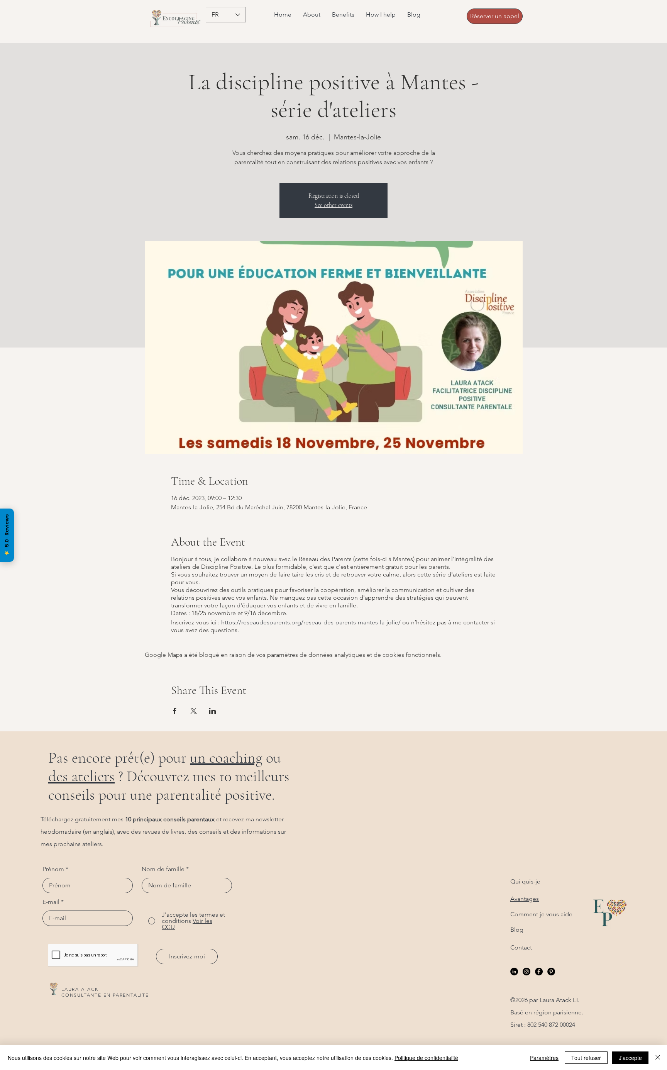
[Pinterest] (551, 971)
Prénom (53, 869)
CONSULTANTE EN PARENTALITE (105, 995)
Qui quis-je (525, 881)
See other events (333, 205)
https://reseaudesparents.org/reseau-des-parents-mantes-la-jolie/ (311, 622)
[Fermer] (657, 1057)
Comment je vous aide (541, 914)
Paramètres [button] (544, 1058)
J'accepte (630, 1058)
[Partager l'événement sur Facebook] (174, 711)
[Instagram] (526, 971)
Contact (521, 947)
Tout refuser (586, 1058)
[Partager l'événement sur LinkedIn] (212, 711)
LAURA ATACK (79, 989)
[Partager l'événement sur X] (193, 711)
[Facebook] (539, 971)
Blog (516, 929)
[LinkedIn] (514, 971)
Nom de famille (163, 869)
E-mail (50, 902)
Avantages (524, 898)
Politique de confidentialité (426, 1058)
